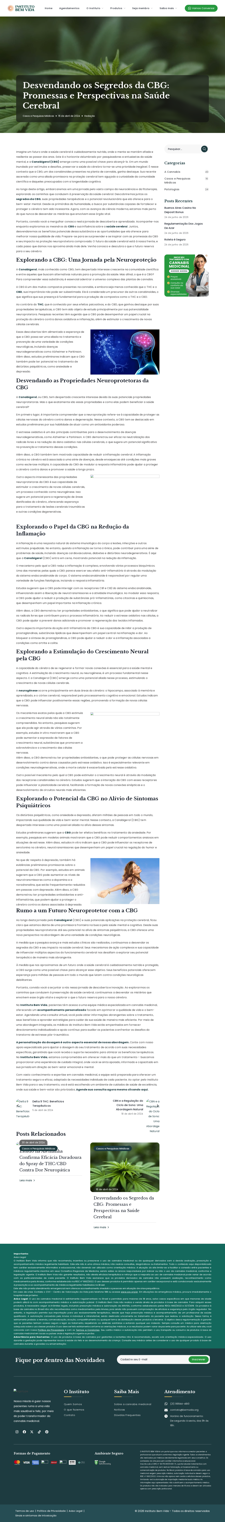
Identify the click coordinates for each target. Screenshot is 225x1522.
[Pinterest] (46, 1432)
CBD (19, 292)
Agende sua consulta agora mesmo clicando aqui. (112, 1089)
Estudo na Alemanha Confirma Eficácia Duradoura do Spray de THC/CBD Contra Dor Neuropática (50, 1160)
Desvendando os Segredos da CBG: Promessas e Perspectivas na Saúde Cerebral (124, 1207)
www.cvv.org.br (129, 1291)
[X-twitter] (31, 1432)
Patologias (186, 189)
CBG (71, 226)
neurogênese (28, 690)
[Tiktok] (39, 1432)
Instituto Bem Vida (33, 1005)
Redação (89, 116)
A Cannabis (186, 172)
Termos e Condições (88, 1330)
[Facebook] (24, 1432)
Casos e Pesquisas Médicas (38, 116)
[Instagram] (17, 1432)
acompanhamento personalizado (61, 1010)
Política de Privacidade (51, 1330)
